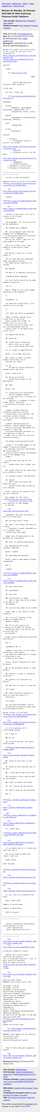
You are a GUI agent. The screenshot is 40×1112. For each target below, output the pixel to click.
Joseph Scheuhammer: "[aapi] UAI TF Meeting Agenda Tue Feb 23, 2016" (19, 1074)
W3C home (6, 4)
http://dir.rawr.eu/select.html (19, 499)
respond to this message (23, 1088)
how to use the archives (17, 1097)
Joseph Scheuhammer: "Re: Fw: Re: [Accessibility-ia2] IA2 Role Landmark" (20, 1081)
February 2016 (18, 6)
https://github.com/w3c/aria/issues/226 (19, 877)
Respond (31, 21)
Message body (21, 21)
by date (33, 1093)
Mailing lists (16, 4)
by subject (15, 1095)
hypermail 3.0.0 (31, 1104)
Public (25, 4)
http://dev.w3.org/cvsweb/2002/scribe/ (19, 947)
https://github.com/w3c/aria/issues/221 (19, 891)
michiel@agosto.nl (25, 34)
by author (24, 1095)
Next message (24, 26)
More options (8, 23)
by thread (6, 1095)
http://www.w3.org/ (19, 73)
